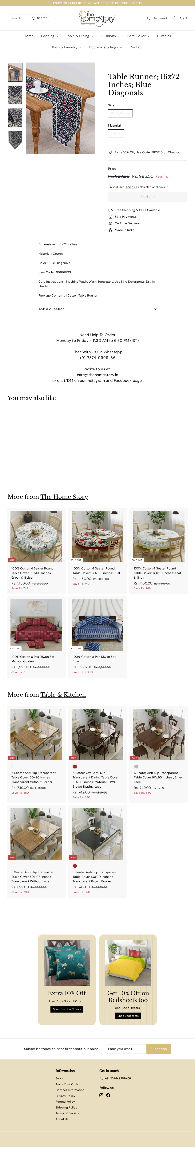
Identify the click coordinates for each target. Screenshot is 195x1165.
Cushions (109, 36)
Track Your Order (68, 1084)
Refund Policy (65, 1102)
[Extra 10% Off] (67, 963)
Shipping (131, 187)
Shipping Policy (66, 1107)
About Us (62, 1119)
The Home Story (64, 496)
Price (112, 169)
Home (29, 36)
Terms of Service (67, 1113)
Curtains (164, 36)
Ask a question (51, 309)
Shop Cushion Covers (67, 1009)
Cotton (116, 133)
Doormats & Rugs (104, 47)
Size (111, 105)
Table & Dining (78, 36)
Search (61, 1078)
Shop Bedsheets (128, 1015)
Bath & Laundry (65, 47)
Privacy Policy (65, 1096)
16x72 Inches (120, 113)
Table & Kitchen (63, 694)
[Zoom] (60, 108)
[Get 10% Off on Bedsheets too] (128, 963)
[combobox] (29, 18)
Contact (136, 47)
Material (114, 125)
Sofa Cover (137, 36)
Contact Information (70, 1090)
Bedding (48, 36)
